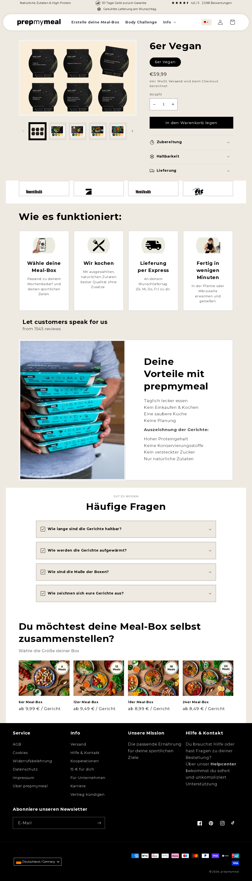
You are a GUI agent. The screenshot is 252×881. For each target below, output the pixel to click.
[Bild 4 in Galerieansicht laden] (98, 131)
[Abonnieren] (99, 823)
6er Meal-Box (31, 702)
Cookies (20, 752)
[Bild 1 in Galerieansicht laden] (37, 131)
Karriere (78, 786)
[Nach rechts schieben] (132, 131)
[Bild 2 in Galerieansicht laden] (57, 131)
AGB (17, 744)
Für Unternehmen (88, 777)
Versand (176, 81)
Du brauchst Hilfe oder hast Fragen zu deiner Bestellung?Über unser (211, 754)
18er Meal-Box (140, 702)
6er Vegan (165, 62)
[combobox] (206, 22)
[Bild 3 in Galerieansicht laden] (77, 131)
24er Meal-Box (196, 702)
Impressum (23, 777)
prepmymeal (230, 871)
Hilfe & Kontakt (85, 752)
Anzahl (156, 94)
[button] (169, 22)
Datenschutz (25, 769)
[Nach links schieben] (23, 131)
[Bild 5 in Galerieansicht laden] (118, 131)
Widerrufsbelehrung (32, 761)
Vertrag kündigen (87, 794)
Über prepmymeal (30, 786)
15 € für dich (82, 769)
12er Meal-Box (85, 702)
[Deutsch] (205, 22)
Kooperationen (84, 761)
